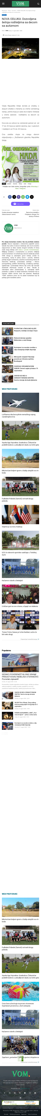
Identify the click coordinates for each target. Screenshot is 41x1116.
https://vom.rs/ (18, 228)
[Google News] (20, 1098)
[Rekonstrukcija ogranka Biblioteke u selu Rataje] (7, 341)
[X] (14, 197)
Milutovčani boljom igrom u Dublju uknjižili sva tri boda (20, 472)
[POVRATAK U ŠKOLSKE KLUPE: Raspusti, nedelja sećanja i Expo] (7, 331)
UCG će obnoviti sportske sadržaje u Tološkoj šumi (19, 554)
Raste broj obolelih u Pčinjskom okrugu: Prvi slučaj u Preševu (32, 214)
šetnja (20, 183)
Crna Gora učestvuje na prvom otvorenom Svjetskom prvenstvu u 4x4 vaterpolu (18, 1005)
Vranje (29, 183)
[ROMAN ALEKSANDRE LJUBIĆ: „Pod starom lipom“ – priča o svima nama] (7, 716)
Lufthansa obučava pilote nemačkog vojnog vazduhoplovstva (18, 416)
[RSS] (20, 1093)
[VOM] (8, 228)
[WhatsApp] (23, 197)
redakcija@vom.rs (25, 1088)
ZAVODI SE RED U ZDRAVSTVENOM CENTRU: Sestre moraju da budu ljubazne (25, 378)
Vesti (9, 10)
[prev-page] (3, 733)
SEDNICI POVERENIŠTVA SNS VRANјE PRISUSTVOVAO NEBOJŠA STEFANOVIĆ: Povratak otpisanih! (20, 676)
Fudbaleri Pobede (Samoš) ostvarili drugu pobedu (17, 500)
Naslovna (4, 10)
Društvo (14, 10)
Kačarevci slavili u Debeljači (12, 580)
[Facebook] (10, 197)
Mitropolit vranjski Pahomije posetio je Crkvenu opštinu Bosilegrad (24, 359)
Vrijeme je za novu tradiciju (12, 527)
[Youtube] (35, 1093)
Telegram (22, 188)
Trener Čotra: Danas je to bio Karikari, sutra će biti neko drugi (19, 633)
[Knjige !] (20, 1103)
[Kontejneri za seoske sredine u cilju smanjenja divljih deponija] (7, 350)
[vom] (20, 1073)
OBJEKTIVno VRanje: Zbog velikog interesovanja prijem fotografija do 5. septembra (26, 704)
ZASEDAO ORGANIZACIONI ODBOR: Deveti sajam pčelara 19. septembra (26, 368)
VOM (7, 30)
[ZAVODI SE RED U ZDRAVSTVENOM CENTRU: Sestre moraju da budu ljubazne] (7, 378)
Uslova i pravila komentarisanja (28, 250)
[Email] (32, 197)
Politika (4, 671)
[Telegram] (27, 197)
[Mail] (15, 1093)
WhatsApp (34, 186)
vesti (25, 183)
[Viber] (18, 197)
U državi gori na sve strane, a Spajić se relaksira (20, 606)
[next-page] (6, 733)
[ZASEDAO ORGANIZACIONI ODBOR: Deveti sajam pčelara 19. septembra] (7, 369)
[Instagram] (10, 1093)
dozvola (15, 183)
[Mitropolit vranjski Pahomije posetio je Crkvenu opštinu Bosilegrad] (7, 359)
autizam (9, 183)
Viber (16, 188)
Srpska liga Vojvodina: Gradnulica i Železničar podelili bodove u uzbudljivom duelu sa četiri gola (20, 444)
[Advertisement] (20, 81)
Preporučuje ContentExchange (29, 639)
